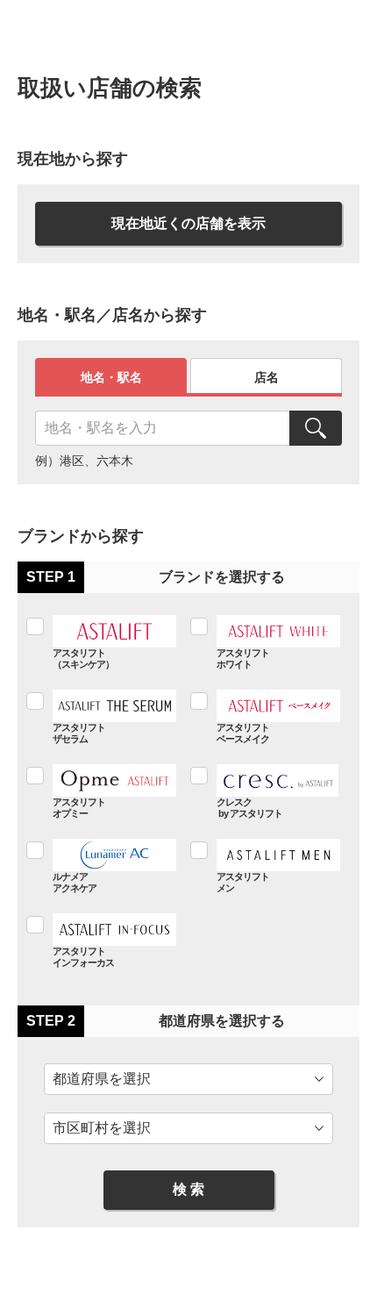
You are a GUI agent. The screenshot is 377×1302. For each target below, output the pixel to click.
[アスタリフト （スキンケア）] (103, 642)
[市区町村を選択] (188, 1128)
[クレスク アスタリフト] (267, 791)
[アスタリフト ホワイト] (267, 642)
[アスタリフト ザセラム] (103, 716)
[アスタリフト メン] (267, 865)
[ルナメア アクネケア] (103, 865)
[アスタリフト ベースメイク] (267, 716)
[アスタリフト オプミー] (103, 791)
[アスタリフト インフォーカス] (103, 940)
